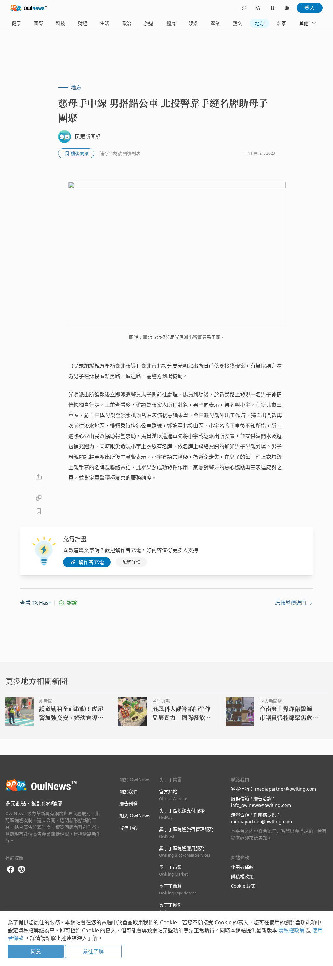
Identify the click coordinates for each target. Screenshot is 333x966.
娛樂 (193, 23)
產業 (215, 23)
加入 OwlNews (134, 816)
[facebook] (10, 869)
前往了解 (93, 951)
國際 (38, 23)
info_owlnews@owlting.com (261, 805)
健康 (16, 23)
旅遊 (148, 23)
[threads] (21, 869)
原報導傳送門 (291, 602)
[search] (243, 7)
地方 (259, 23)
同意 (36, 951)
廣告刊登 (128, 804)
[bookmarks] (272, 7)
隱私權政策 (242, 876)
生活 (104, 23)
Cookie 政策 (243, 886)
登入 (309, 7)
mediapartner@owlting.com (285, 789)
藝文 (237, 23)
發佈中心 (128, 828)
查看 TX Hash (36, 602)
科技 (60, 23)
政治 (126, 23)
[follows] (258, 7)
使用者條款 (242, 867)
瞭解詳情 (131, 562)
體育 (171, 23)
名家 (281, 23)
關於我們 (128, 791)
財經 (82, 23)
